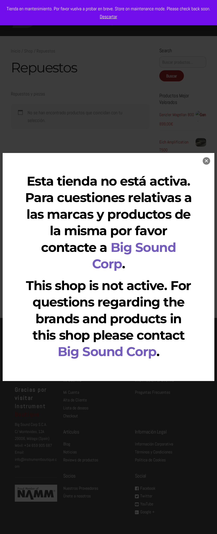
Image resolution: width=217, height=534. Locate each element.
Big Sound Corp (107, 351)
